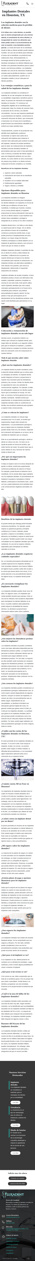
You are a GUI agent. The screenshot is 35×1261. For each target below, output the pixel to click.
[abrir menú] (32, 3)
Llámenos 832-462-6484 (17, 1183)
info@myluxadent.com (13, 1217)
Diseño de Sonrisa (11, 1247)
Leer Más (15, 1102)
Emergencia (9, 1250)
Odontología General (12, 1244)
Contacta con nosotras (17, 1178)
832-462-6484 (10, 1223)
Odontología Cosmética (12, 1241)
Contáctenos (9, 1253)
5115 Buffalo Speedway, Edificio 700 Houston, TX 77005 (17, 1229)
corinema (15, 1258)
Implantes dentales (11, 1238)
